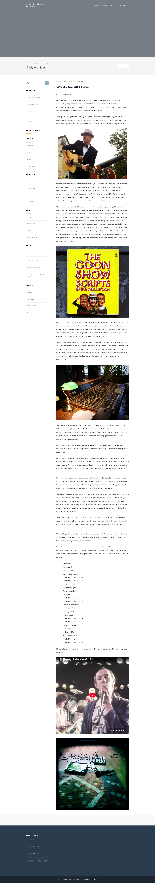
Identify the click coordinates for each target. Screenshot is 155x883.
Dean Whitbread (121, 5)
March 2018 (30, 152)
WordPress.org (32, 237)
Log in (29, 217)
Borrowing (31, 188)
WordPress (78, 879)
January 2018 (31, 166)
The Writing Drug (32, 104)
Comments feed (32, 230)
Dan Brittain (107, 5)
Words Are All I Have (34, 112)
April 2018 (30, 146)
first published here (61, 94)
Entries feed (31, 224)
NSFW (28, 195)
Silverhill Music (34, 4)
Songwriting (96, 5)
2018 (35, 64)
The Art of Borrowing (34, 97)
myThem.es (94, 879)
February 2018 (31, 159)
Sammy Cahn (110, 498)
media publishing (30, 6)
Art (28, 181)
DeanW (69, 81)
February (41, 64)
